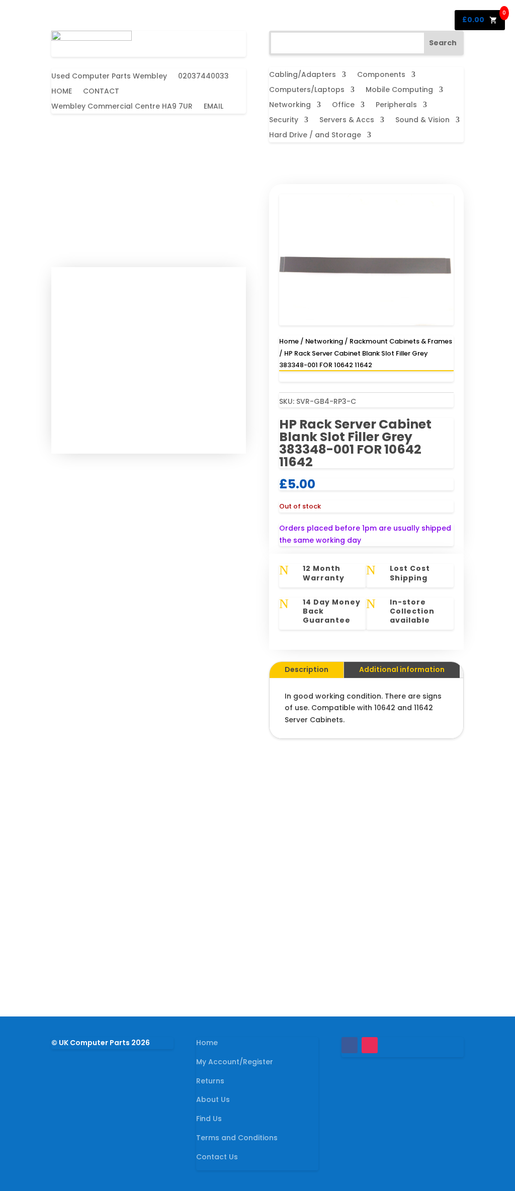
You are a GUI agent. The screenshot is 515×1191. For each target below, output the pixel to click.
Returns (210, 1081)
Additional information (402, 669)
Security (283, 120)
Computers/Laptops (307, 90)
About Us (213, 1099)
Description (306, 669)
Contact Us (217, 1157)
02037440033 (203, 76)
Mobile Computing (399, 90)
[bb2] (366, 323)
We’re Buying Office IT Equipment (257, 931)
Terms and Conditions (237, 1138)
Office (343, 105)
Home (289, 341)
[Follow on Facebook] (349, 1045)
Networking (290, 105)
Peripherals (396, 105)
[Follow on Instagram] (370, 1045)
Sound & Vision (422, 120)
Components (381, 75)
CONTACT (101, 92)
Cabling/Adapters (302, 75)
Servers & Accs (346, 120)
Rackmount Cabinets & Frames (401, 341)
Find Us (209, 1119)
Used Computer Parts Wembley (109, 76)
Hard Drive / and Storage (315, 135)
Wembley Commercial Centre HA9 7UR (122, 107)
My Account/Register (234, 1062)
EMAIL (213, 107)
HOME (61, 92)
